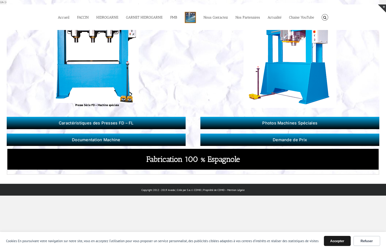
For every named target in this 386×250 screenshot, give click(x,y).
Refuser (367, 241)
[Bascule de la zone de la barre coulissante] (382, 8)
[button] (312, 17)
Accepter (337, 241)
